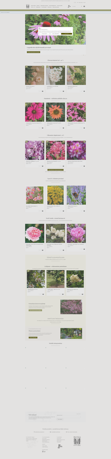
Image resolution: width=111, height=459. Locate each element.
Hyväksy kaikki (67, 33)
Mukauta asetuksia (44, 33)
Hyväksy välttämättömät (55, 33)
